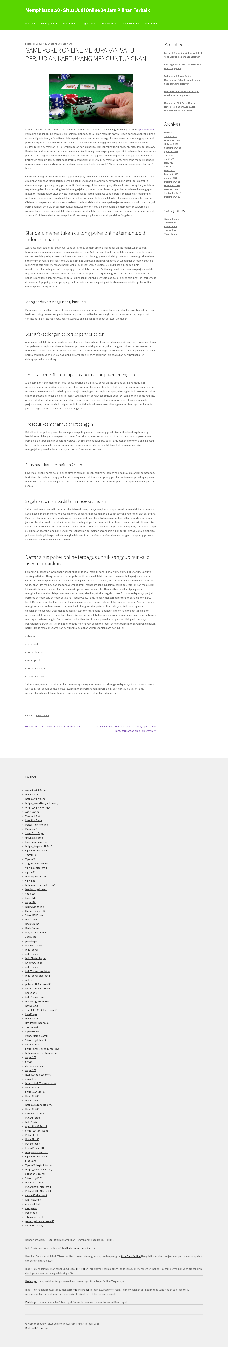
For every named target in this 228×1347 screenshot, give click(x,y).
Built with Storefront (37, 1328)
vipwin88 (30, 872)
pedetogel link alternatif (39, 1221)
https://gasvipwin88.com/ (40, 885)
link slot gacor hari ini (37, 1001)
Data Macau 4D (33, 945)
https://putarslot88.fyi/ (38, 1104)
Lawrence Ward (64, 43)
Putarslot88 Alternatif (38, 1186)
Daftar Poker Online (36, 824)
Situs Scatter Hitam (36, 1130)
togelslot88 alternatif (38, 988)
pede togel (31, 941)
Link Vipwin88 (33, 1199)
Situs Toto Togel (34, 833)
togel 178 (30, 1057)
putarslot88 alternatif (38, 984)
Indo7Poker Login (35, 958)
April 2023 (169, 166)
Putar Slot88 (32, 1100)
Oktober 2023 (171, 143)
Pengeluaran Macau (36, 1035)
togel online (32, 1044)
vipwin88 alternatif (36, 850)
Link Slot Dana (33, 820)
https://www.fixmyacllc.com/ (41, 803)
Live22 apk (31, 1014)
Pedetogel (53, 1239)
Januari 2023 (170, 177)
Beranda (30, 23)
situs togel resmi (35, 1173)
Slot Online (69, 23)
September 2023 (172, 147)
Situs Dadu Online (131, 1256)
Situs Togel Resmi (35, 1040)
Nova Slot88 (32, 1087)
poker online (146, 129)
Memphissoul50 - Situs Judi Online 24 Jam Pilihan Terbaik (87, 10)
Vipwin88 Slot (33, 1031)
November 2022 (172, 185)
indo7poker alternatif (37, 975)
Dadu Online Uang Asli (78, 1248)
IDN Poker (82, 1268)
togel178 (30, 893)
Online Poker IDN (35, 911)
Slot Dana (30, 1160)
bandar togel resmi (36, 889)
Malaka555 (31, 829)
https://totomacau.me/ (38, 1169)
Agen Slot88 (32, 811)
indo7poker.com (34, 997)
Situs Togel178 (33, 1178)
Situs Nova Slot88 (35, 1091)
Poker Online (109, 23)
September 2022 (172, 193)
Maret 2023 (169, 170)
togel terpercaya (34, 1225)
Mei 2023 (168, 162)
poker (28, 980)
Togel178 (30, 854)
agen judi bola (33, 1204)
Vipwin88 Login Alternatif (39, 1165)
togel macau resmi (36, 842)
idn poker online (34, 906)
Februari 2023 (171, 174)
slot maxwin (32, 1027)
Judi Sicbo (31, 936)
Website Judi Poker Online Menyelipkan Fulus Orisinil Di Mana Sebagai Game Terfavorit (182, 80)
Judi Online (151, 23)
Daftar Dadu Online (36, 932)
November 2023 (172, 140)
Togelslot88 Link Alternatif (41, 1010)
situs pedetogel (34, 1217)
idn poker (30, 1079)
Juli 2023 (168, 155)
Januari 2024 (170, 136)
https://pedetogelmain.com (41, 1053)
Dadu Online (32, 923)
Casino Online (131, 23)
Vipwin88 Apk (32, 816)
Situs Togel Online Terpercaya (42, 1048)
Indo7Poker (32, 919)
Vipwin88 (30, 859)
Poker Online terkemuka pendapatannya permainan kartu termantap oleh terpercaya (126, 728)
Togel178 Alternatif (36, 863)
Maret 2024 (169, 132)
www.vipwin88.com (35, 790)
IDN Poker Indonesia (37, 1022)
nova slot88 (32, 1005)
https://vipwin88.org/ (37, 807)
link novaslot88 (34, 837)
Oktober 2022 (171, 189)
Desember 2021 (172, 196)
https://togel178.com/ (38, 1074)
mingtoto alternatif (36, 1152)
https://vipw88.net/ (36, 798)
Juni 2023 (169, 159)
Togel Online (88, 23)
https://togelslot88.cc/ (38, 846)
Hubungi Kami (49, 23)
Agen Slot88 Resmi (36, 1126)
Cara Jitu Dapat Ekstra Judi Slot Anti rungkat (54, 727)
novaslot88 (31, 794)
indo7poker (31, 949)
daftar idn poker (34, 1066)
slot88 (29, 1061)
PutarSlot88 (32, 1135)
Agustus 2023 (171, 151)
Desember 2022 (172, 181)
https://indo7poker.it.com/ (40, 1083)
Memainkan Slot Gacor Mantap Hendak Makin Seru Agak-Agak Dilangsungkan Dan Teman (180, 107)
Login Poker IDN (34, 1148)
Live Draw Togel (34, 962)
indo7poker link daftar (37, 971)
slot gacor (31, 1208)
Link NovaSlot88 (34, 1113)
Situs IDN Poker (34, 915)
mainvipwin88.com (36, 876)
